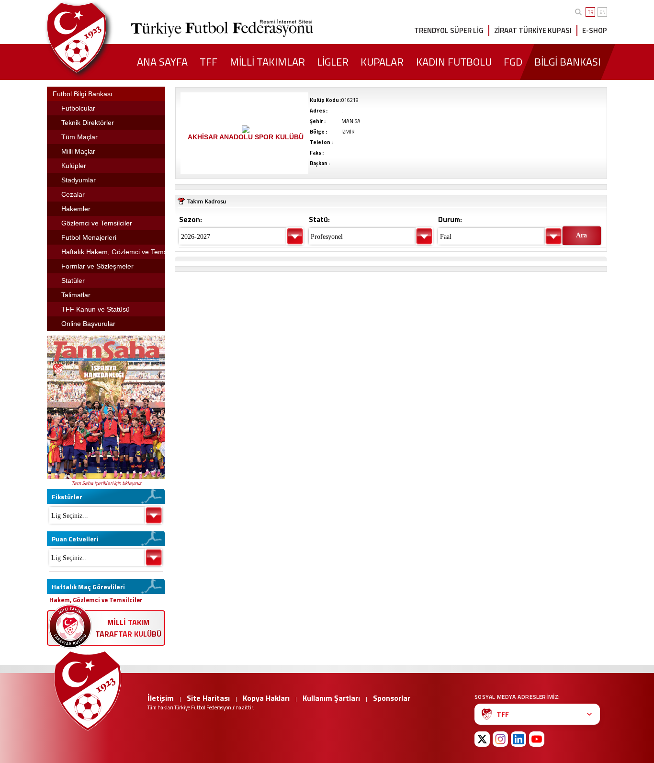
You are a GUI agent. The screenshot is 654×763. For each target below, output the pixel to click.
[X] (482, 739)
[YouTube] (536, 739)
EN (602, 12)
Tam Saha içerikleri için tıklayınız (106, 483)
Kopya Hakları (266, 698)
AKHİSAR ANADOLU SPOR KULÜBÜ (246, 137)
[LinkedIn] (518, 739)
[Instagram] (500, 739)
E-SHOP (594, 30)
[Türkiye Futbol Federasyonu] (92, 37)
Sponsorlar (391, 698)
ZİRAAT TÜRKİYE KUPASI (533, 30)
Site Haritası (208, 698)
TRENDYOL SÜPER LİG (449, 30)
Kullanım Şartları (331, 698)
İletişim (160, 698)
